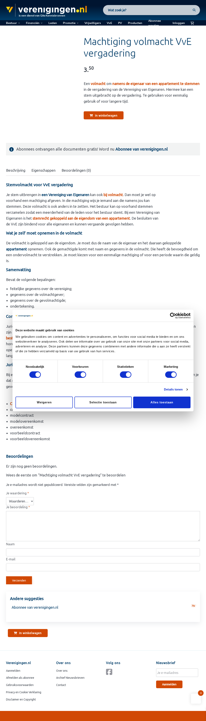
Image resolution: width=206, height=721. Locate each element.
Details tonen (173, 389)
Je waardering (17, 493)
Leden (52, 23)
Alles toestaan (161, 402)
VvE (109, 23)
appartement (16, 249)
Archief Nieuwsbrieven (70, 677)
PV (120, 23)
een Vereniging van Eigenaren (65, 195)
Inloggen (179, 23)
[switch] (80, 374)
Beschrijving (15, 170)
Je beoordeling (18, 507)
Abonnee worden (154, 23)
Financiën (32, 23)
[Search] (192, 10)
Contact (61, 685)
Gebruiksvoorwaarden (20, 685)
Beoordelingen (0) (76, 170)
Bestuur (11, 23)
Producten (135, 23)
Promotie (69, 23)
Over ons (62, 670)
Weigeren (44, 402)
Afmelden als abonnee (20, 677)
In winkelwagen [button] (106, 115)
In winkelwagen (30, 633)
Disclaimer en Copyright (21, 699)
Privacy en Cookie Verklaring (23, 692)
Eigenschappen (43, 170)
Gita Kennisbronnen (52, 15)
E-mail (10, 559)
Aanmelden (13, 670)
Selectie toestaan (103, 402)
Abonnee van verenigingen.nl (141, 149)
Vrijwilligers (92, 23)
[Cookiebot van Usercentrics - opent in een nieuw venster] (173, 316)
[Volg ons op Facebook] (110, 673)
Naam (10, 544)
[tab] (15, 170)
